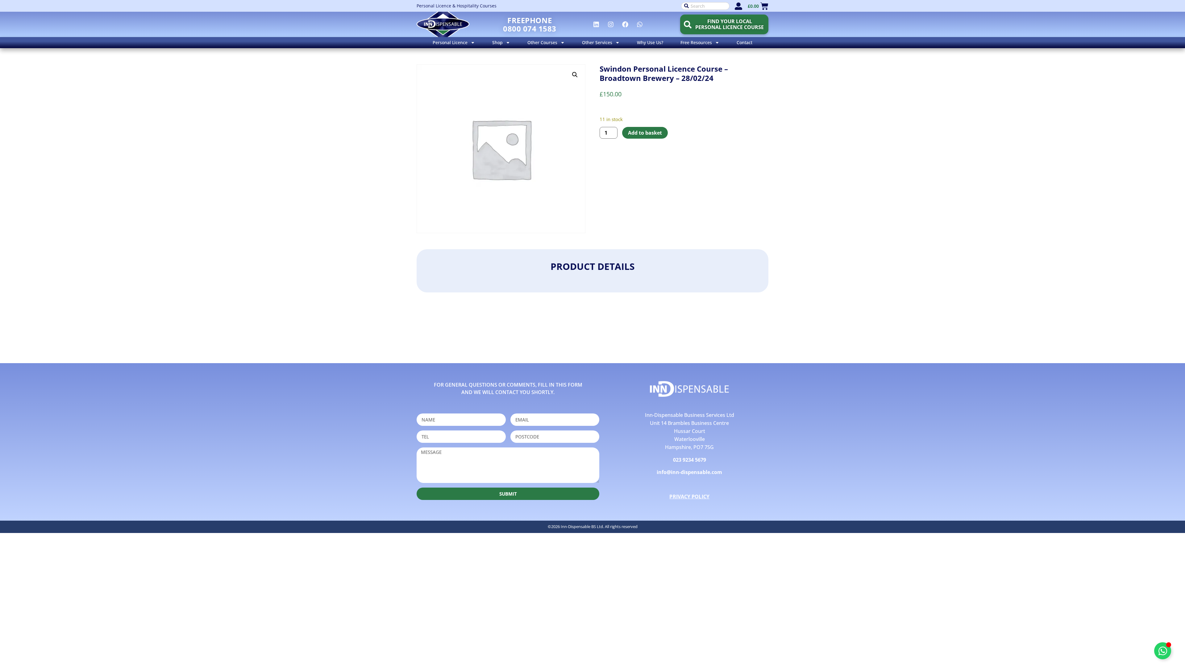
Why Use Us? (650, 42)
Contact (744, 42)
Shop (497, 42)
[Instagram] (611, 24)
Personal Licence (450, 42)
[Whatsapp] (640, 24)
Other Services (597, 42)
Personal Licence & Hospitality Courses (457, 6)
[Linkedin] (596, 24)
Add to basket (645, 132)
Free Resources (696, 42)
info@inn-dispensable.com (689, 472)
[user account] (738, 6)
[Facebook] (625, 24)
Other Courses (542, 42)
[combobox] (705, 6)
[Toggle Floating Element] (1162, 650)
